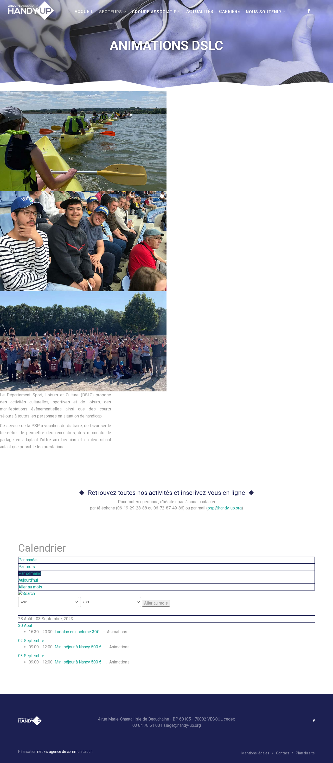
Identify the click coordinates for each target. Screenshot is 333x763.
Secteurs (110, 11)
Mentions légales (255, 753)
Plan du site (305, 753)
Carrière (229, 11)
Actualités (199, 11)
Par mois (26, 566)
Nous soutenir (263, 11)
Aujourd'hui (28, 580)
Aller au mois (30, 586)
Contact (282, 753)
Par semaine (29, 573)
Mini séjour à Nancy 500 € (78, 646)
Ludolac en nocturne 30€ (77, 631)
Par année (27, 559)
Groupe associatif (154, 11)
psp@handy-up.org (225, 508)
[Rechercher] (166, 593)
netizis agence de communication (65, 751)
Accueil (84, 11)
